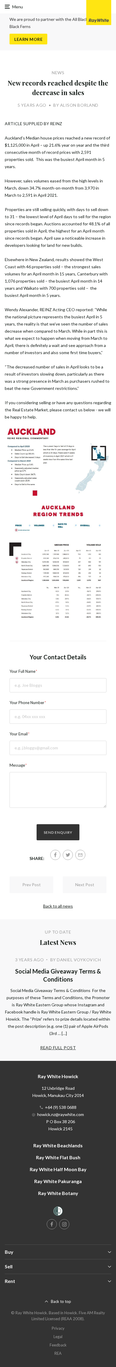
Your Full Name (22, 671)
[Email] (80, 855)
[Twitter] (68, 855)
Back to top (61, 1301)
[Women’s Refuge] (58, 1212)
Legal (58, 1336)
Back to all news (58, 906)
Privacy (58, 1328)
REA (58, 1353)
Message (17, 765)
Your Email (19, 733)
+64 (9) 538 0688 (60, 1107)
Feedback (58, 1345)
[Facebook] (55, 855)
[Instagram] (64, 1224)
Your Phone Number (27, 702)
